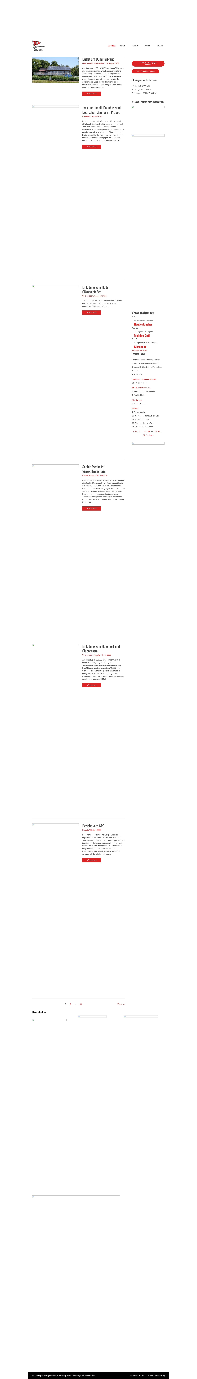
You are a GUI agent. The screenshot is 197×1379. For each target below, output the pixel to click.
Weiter (121, 1004)
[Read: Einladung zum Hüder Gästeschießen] (55, 370)
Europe (85, 475)
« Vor (135, 432)
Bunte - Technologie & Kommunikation (81, 1376)
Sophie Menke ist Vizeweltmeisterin (94, 469)
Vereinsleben (99, 63)
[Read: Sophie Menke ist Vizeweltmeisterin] (55, 550)
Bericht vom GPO (93, 825)
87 (159, 432)
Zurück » (149, 435)
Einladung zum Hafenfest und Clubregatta (101, 648)
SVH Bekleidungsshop (145, 71)
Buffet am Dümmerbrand (98, 59)
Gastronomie (87, 63)
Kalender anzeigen (139, 350)
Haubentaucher (143, 324)
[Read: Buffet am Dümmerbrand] (55, 70)
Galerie (160, 45)
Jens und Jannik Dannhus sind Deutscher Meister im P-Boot (101, 110)
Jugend (147, 45)
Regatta (135, 45)
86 (156, 432)
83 (145, 432)
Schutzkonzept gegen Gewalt (148, 63)
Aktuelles (112, 45)
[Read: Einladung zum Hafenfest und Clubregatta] (55, 729)
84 (149, 432)
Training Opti (142, 335)
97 (144, 435)
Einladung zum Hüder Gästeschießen (96, 289)
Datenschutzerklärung (156, 1376)
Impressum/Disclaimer (137, 1376)
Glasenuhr (140, 346)
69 (81, 1004)
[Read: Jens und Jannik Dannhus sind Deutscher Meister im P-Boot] (55, 191)
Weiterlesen (92, 94)
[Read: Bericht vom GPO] (55, 909)
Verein (122, 45)
